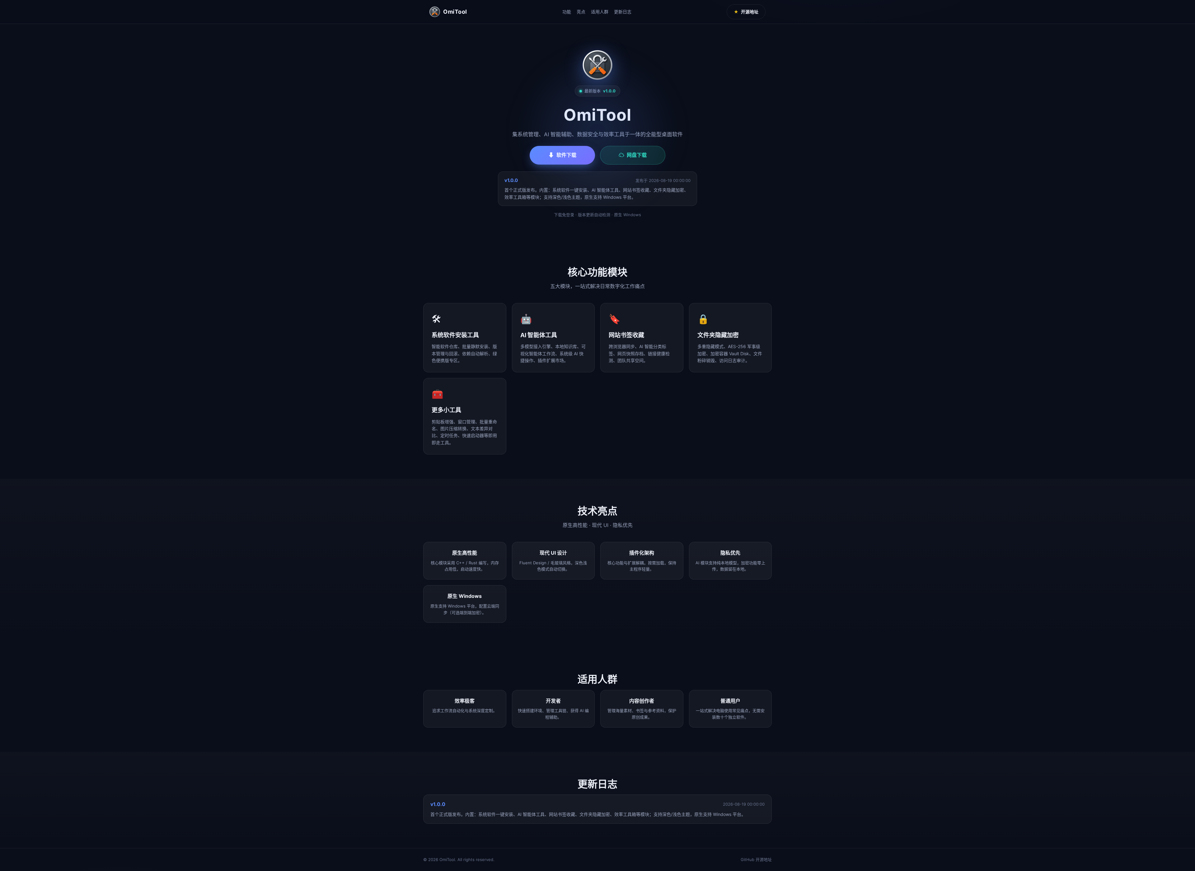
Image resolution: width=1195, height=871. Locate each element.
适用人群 (599, 11)
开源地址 (746, 11)
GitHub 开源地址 (756, 859)
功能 (566, 11)
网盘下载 (633, 155)
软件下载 (562, 155)
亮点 (581, 11)
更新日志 (622, 11)
